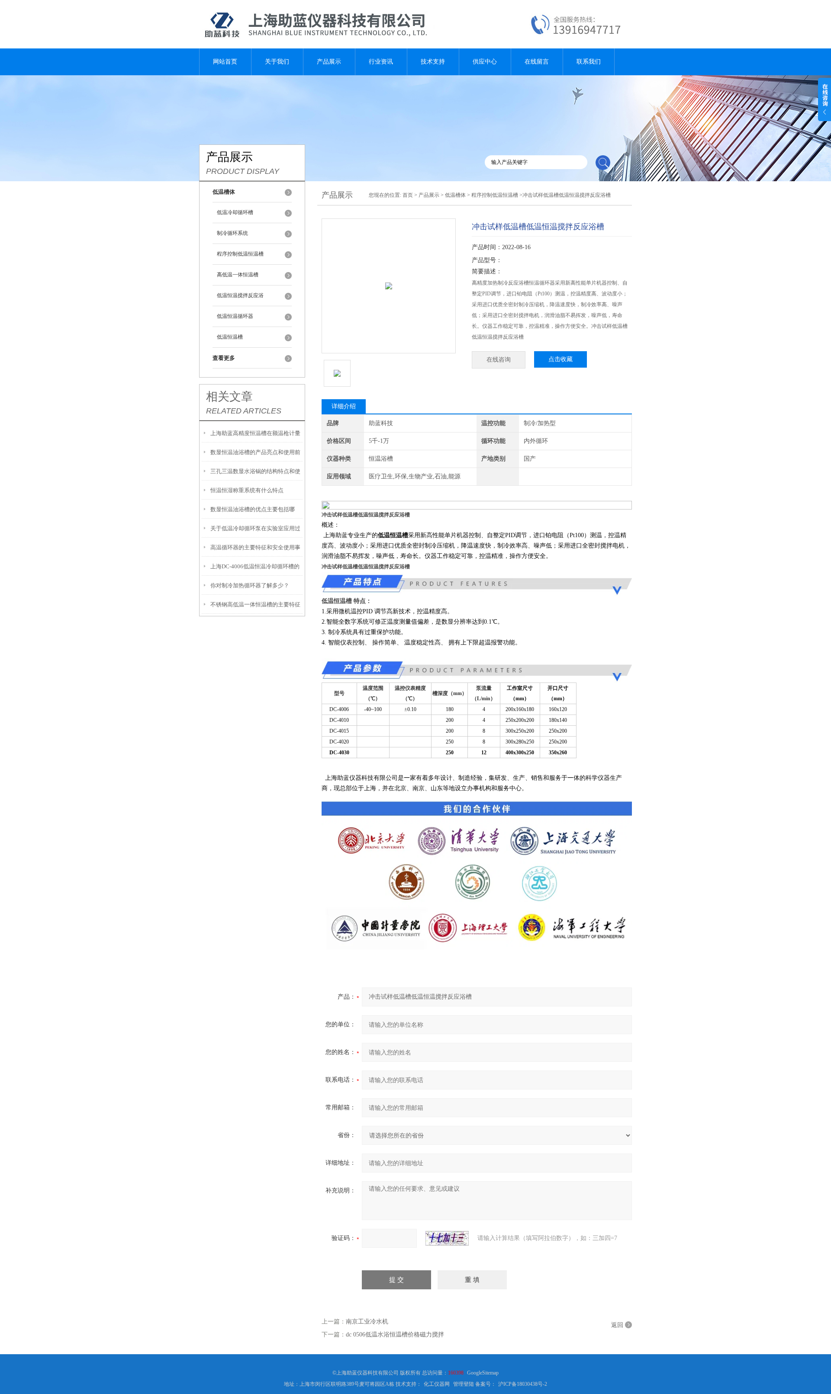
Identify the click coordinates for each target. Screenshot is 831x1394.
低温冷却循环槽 (235, 212)
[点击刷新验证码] (447, 1238)
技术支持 (433, 61)
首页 (408, 195)
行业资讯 (381, 61)
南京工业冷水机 (367, 1321)
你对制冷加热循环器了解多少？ (249, 585)
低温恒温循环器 (235, 316)
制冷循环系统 (232, 233)
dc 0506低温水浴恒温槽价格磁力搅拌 (395, 1334)
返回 (617, 1325)
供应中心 (485, 61)
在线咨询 (498, 359)
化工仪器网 (437, 1384)
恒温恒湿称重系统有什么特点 (246, 490)
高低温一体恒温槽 (237, 275)
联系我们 (589, 61)
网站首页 (225, 61)
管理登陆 (463, 1384)
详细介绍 (344, 406)
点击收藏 (560, 359)
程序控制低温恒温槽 (240, 254)
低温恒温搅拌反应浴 (240, 295)
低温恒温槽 (230, 337)
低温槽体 (455, 195)
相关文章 (229, 396)
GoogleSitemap (483, 1373)
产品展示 (329, 61)
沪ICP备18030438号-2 (522, 1384)
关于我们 (277, 61)
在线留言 (537, 61)
